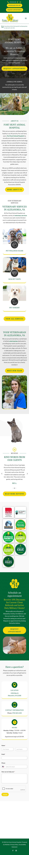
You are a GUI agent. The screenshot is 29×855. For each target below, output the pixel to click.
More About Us (14, 190)
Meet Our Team (14, 371)
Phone (3, 763)
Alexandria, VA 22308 (14, 695)
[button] (3, 392)
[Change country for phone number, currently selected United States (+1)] (3, 766)
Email (3, 754)
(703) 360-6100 (17, 713)
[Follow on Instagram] (16, 850)
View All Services (14, 319)
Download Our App (14, 5)
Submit (5, 794)
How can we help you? (8, 771)
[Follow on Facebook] (13, 850)
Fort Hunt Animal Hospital (15, 136)
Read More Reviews (14, 494)
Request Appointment (15, 10)
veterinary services (20, 215)
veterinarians (13, 341)
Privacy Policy (14, 844)
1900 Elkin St (14, 693)
